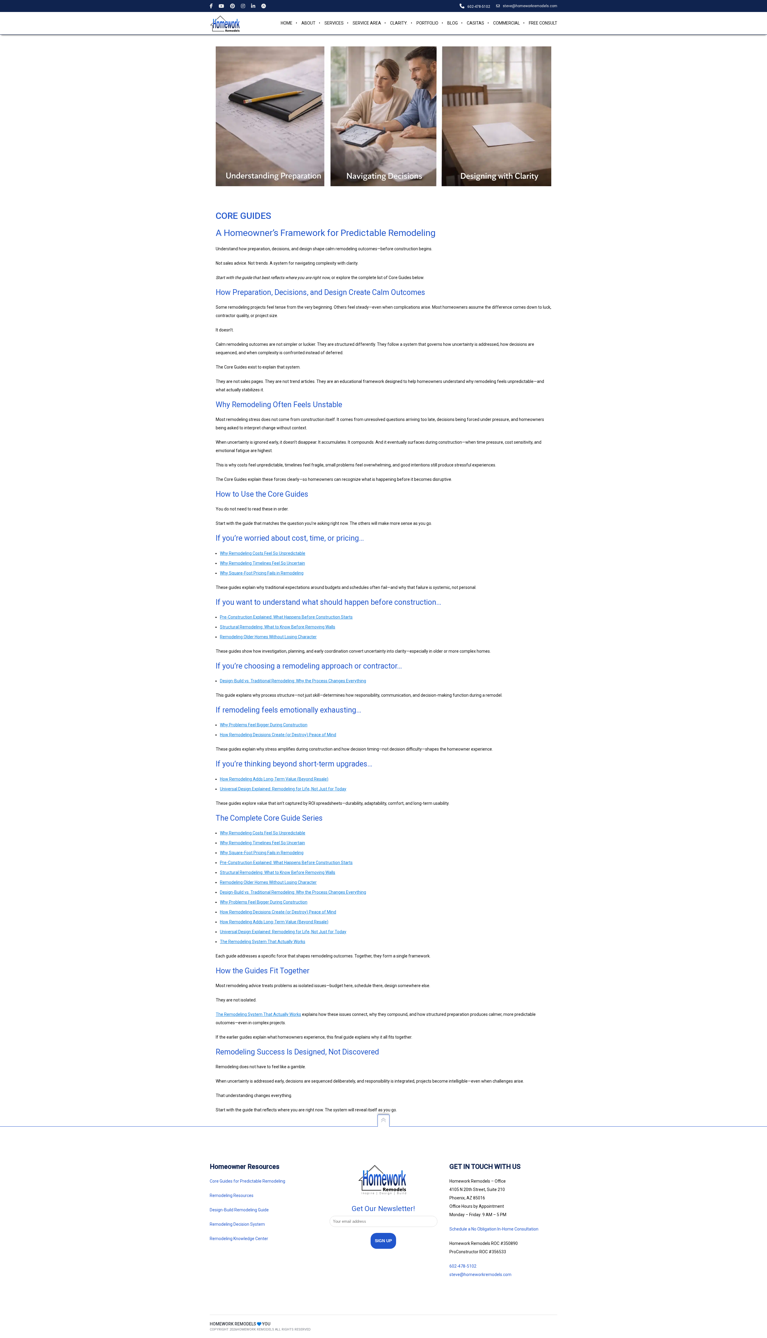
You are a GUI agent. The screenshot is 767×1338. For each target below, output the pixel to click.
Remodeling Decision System (237, 1224)
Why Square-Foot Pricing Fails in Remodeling (262, 852)
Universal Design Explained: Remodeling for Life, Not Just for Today (283, 789)
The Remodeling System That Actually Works (262, 941)
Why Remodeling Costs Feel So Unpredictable (262, 833)
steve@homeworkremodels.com (530, 6)
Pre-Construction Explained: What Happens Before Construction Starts (286, 862)
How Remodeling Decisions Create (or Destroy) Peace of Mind (278, 912)
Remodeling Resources (232, 1195)
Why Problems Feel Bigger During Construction (263, 902)
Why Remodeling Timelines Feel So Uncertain (262, 842)
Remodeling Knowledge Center (239, 1238)
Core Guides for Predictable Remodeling (247, 1181)
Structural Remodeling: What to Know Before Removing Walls (277, 872)
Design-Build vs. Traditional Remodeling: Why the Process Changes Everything (293, 892)
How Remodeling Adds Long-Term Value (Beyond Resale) (274, 779)
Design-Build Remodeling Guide (239, 1209)
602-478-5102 (462, 1266)
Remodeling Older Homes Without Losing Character (268, 882)
